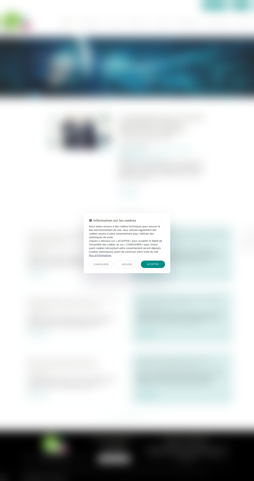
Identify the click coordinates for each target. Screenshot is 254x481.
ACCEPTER (153, 264)
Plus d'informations (100, 255)
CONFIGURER (101, 264)
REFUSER (127, 264)
